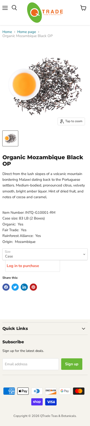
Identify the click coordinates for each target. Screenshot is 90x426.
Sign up (71, 364)
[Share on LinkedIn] (24, 287)
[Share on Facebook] (6, 287)
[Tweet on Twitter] (15, 287)
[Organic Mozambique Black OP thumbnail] (10, 138)
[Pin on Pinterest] (33, 287)
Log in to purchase (23, 265)
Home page (26, 32)
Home (7, 32)
